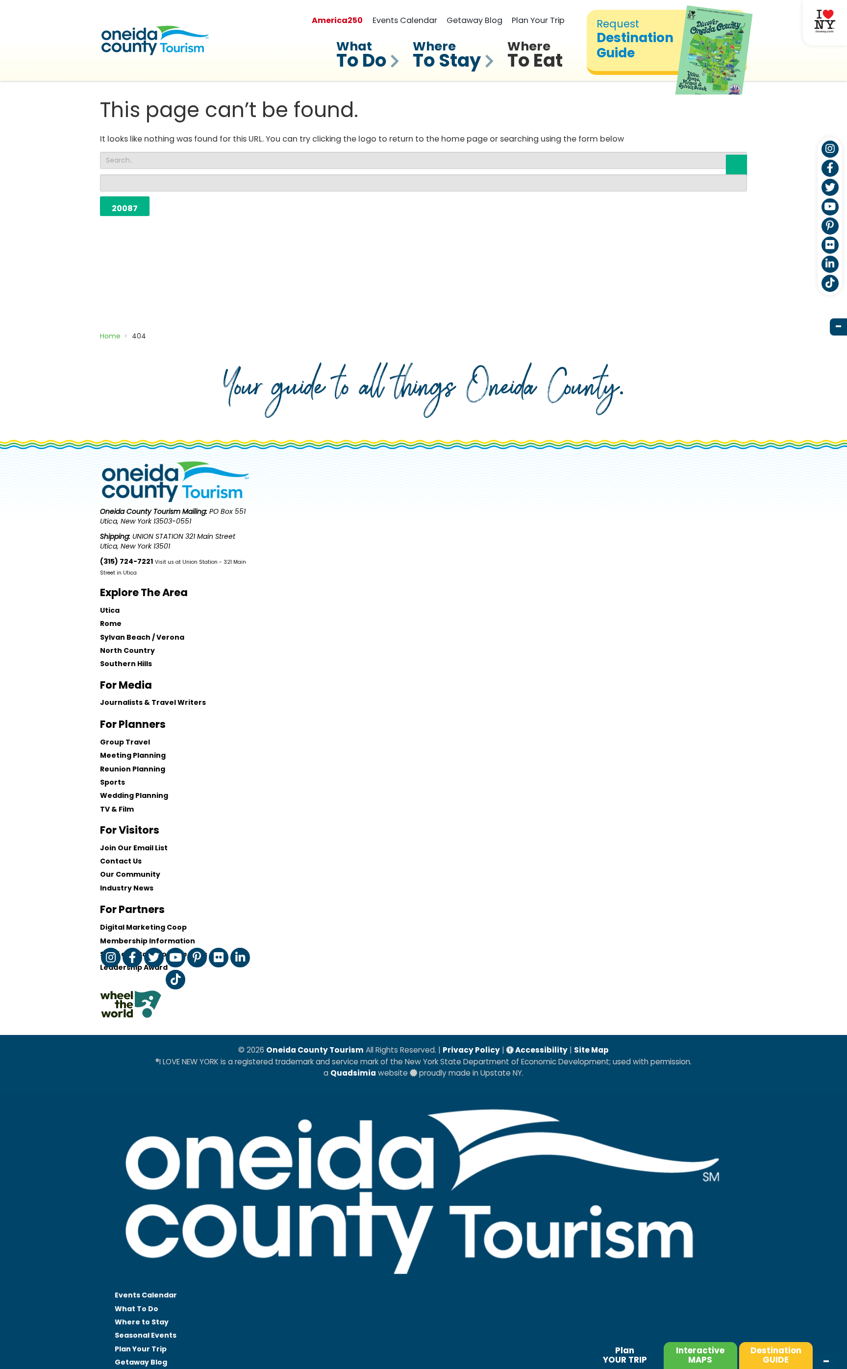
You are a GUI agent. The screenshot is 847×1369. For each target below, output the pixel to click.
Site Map (591, 1050)
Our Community (130, 874)
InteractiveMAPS (700, 1355)
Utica (110, 610)
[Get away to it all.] (423, 1284)
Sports (112, 782)
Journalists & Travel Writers (153, 702)
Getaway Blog (474, 20)
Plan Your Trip (538, 20)
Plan (625, 1355)
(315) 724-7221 (126, 561)
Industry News (126, 888)
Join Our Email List (134, 848)
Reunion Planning (132, 769)
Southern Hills (126, 664)
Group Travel (125, 742)
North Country (127, 650)
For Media (126, 685)
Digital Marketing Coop (143, 927)
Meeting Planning (133, 755)
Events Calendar (405, 20)
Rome (111, 623)
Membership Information (147, 941)
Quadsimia (353, 1073)
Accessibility (541, 1050)
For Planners (133, 724)
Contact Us (121, 861)
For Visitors (129, 830)
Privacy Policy (471, 1050)
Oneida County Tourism (315, 1050)
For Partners (132, 909)
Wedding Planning (134, 795)
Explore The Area (144, 592)
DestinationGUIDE (775, 1355)
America (337, 20)
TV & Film (117, 809)
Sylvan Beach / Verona (142, 637)
